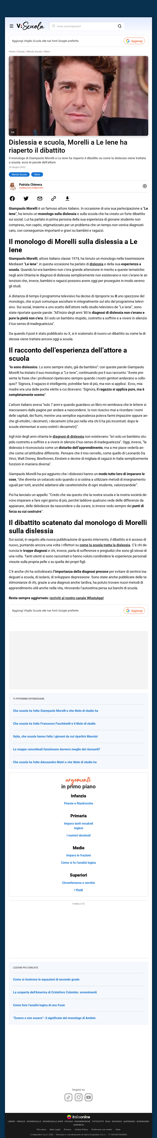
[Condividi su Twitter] (26, 198)
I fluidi (78, 890)
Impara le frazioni (78, 855)
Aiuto (118, 1129)
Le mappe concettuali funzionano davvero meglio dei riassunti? (56, 749)
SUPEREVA (78, 1125)
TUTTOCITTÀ (98, 1121)
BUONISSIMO (143, 1121)
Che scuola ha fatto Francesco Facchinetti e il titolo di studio (54, 723)
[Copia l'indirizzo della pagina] (53, 198)
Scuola (21, 51)
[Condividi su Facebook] (12, 198)
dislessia (96, 264)
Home (12, 51)
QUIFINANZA (129, 1121)
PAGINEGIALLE (34, 1121)
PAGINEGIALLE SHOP (53, 1121)
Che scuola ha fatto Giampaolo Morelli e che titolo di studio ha (55, 711)
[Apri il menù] (11, 26)
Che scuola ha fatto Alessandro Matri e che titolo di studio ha (55, 762)
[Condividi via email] (39, 198)
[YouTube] (88, 1097)
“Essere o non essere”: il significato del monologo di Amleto (54, 1018)
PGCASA (69, 1121)
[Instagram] (79, 1097)
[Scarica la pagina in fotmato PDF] (67, 198)
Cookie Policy (81, 1129)
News (47, 51)
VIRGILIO (21, 1121)
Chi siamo (41, 1129)
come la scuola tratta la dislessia (105, 545)
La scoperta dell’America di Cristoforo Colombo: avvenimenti (55, 992)
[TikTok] (68, 1097)
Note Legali (55, 1129)
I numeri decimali (79, 835)
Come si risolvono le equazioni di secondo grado (46, 979)
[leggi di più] (144, 186)
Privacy (67, 1129)
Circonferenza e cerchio (78, 883)
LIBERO (11, 1121)
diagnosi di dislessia (68, 436)
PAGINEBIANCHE (82, 1121)
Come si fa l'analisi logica (78, 862)
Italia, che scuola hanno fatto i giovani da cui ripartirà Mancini (55, 736)
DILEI (107, 1121)
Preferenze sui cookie (102, 1129)
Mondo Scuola (34, 51)
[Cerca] (119, 26)
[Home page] (30, 26)
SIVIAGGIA (117, 1121)
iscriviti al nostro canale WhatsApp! (77, 598)
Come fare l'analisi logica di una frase (39, 1005)
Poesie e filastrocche (78, 803)
